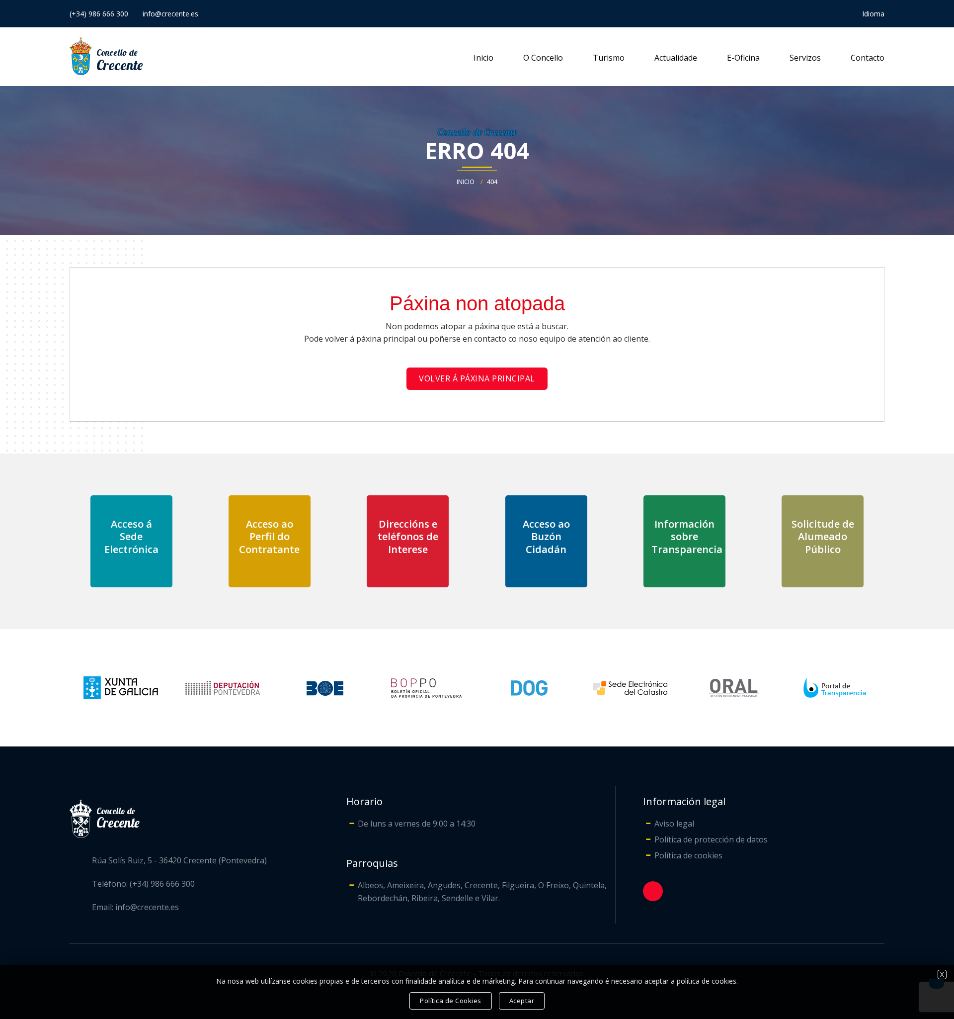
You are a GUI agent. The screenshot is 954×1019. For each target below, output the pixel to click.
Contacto (867, 57)
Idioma (873, 13)
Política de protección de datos (711, 839)
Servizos (805, 57)
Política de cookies (688, 855)
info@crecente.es (170, 13)
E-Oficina (743, 57)
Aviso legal (674, 823)
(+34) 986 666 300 (99, 13)
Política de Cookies (450, 1000)
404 (492, 181)
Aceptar (522, 1000)
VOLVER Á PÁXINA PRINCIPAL (477, 378)
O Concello (543, 57)
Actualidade (675, 57)
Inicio (483, 57)
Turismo (609, 57)
